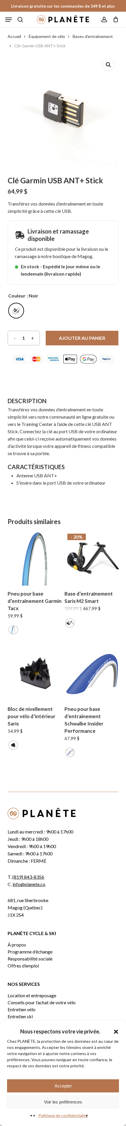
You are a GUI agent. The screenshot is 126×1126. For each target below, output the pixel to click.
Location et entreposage (32, 995)
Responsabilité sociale (30, 958)
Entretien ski (20, 1016)
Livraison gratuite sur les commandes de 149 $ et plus (63, 6)
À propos (17, 944)
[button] (116, 1032)
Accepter (63, 1085)
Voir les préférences (63, 1101)
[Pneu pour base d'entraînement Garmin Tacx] (35, 558)
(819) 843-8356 (28, 877)
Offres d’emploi (23, 965)
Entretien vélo (21, 1009)
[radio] (16, 310)
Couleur (16, 295)
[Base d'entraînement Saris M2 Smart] (92, 558)
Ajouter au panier (82, 338)
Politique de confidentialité (63, 1115)
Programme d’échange (30, 951)
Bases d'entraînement (93, 36)
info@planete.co (29, 884)
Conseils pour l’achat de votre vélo (42, 1002)
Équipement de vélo (47, 36)
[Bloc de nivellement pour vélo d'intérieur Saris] (35, 673)
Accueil (14, 36)
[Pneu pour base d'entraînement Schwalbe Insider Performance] (92, 673)
